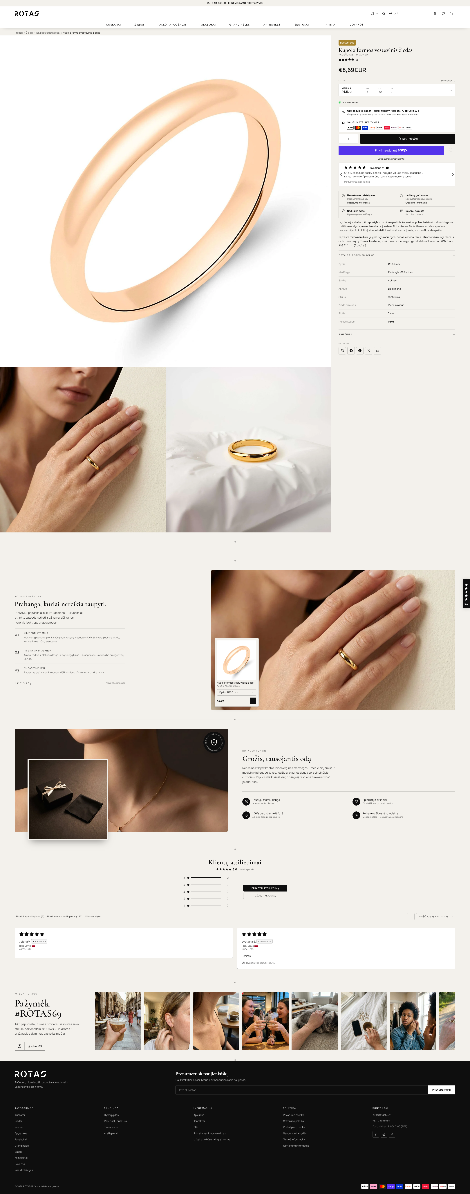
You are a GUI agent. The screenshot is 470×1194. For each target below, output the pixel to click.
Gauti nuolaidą (197, 615)
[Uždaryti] (305, 571)
